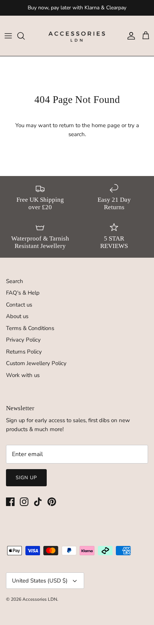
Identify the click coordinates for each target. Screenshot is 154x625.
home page (106, 125)
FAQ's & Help (23, 292)
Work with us (23, 375)
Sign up (26, 477)
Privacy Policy (23, 339)
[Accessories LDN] (77, 35)
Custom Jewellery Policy (36, 363)
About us (17, 316)
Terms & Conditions (30, 328)
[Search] (24, 36)
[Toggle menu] (8, 36)
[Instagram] (24, 501)
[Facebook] (10, 501)
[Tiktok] (38, 501)
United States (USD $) (40, 580)
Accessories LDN (39, 599)
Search (14, 281)
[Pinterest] (51, 501)
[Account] (129, 36)
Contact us (19, 304)
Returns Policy (24, 351)
